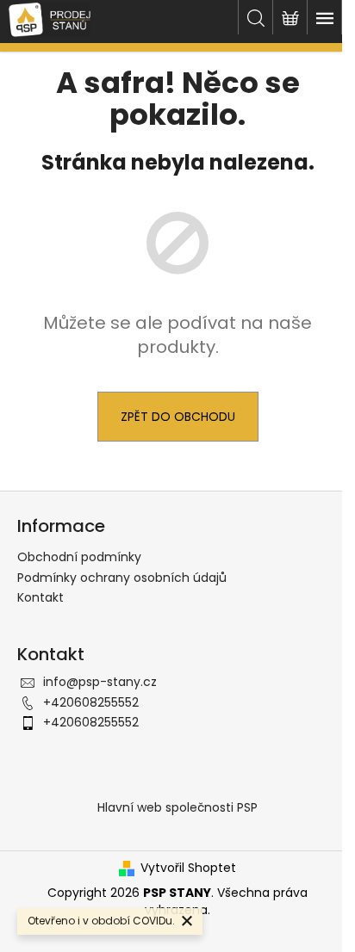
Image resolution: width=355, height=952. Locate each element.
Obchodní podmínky (79, 557)
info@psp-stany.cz (100, 681)
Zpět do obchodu (178, 416)
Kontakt (40, 597)
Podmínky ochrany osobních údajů (122, 577)
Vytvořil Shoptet (188, 868)
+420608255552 (91, 702)
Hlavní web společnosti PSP (177, 807)
